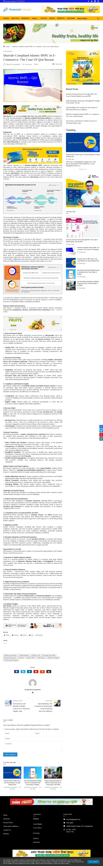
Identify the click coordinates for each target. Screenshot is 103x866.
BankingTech (26, 18)
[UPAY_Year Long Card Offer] (32, 155)
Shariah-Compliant (53, 657)
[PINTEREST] (35, 671)
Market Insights (82, 18)
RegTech (52, 18)
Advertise (6, 819)
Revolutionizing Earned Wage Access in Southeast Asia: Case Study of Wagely (12, 782)
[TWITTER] (23, 671)
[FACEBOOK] (16, 671)
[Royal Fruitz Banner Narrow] (32, 109)
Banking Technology (11, 655)
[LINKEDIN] (29, 671)
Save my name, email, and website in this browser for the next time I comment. (32, 729)
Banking (36, 818)
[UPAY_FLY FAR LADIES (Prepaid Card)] (83, 67)
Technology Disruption (11, 660)
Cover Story (37, 828)
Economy (6, 18)
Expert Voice (15, 18)
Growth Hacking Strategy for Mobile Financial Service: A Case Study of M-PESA (32, 782)
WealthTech (61, 18)
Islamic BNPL (31, 657)
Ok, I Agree (93, 861)
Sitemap (6, 833)
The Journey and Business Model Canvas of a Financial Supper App (21, 706)
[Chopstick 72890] (70, 9)
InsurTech (44, 18)
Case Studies (71, 18)
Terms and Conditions (10, 826)
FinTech (34, 18)
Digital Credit (36, 655)
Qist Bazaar (41, 657)
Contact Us (7, 830)
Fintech (21, 657)
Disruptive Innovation (49, 655)
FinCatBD (69, 822)
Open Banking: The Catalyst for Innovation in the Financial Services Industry (43, 706)
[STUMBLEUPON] (42, 671)
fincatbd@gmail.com (73, 819)
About (5, 815)
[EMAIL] (48, 671)
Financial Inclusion (10, 657)
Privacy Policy (8, 822)
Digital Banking (24, 655)
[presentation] (4, 778)
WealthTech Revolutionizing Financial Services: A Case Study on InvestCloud (53, 782)
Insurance (36, 842)
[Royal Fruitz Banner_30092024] (32, 323)
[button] (79, 169)
